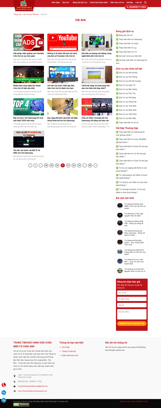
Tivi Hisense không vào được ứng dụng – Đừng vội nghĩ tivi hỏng (134, 233)
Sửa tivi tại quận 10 (127, 85)
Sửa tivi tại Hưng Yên (127, 102)
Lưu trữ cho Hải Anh (31, 14)
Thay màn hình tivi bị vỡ (128, 122)
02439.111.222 (142, 402)
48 (46, 165)
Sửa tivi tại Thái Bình (127, 106)
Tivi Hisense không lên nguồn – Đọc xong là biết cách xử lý (134, 242)
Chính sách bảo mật (70, 355)
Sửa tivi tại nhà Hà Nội (128, 73)
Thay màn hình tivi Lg (127, 48)
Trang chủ (17, 14)
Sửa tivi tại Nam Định (127, 110)
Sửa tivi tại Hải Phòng (128, 77)
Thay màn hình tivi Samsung (130, 39)
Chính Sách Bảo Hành (99, 2)
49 (52, 165)
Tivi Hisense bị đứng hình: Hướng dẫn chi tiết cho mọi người (135, 252)
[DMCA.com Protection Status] (21, 405)
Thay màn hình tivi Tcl (128, 52)
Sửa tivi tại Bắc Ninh (127, 118)
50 (57, 165)
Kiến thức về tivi (117, 2)
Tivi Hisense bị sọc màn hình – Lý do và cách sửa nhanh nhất (134, 261)
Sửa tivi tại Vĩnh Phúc (128, 114)
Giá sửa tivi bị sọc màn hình (130, 56)
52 (68, 165)
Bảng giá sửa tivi (126, 35)
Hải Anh (80, 20)
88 (90, 165)
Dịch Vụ (65, 2)
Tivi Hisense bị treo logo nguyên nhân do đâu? (133, 215)
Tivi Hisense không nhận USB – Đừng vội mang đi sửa (133, 223)
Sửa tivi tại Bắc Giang (128, 89)
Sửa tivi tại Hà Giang (127, 97)
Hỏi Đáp (130, 2)
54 (79, 165)
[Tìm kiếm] (145, 2)
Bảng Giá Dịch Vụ (80, 2)
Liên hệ (139, 2)
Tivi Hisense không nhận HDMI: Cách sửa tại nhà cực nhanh (135, 206)
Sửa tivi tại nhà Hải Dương (130, 81)
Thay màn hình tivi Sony (128, 43)
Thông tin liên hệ (69, 351)
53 (74, 165)
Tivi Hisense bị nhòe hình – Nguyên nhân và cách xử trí (134, 270)
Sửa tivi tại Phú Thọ (127, 93)
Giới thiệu (56, 2)
